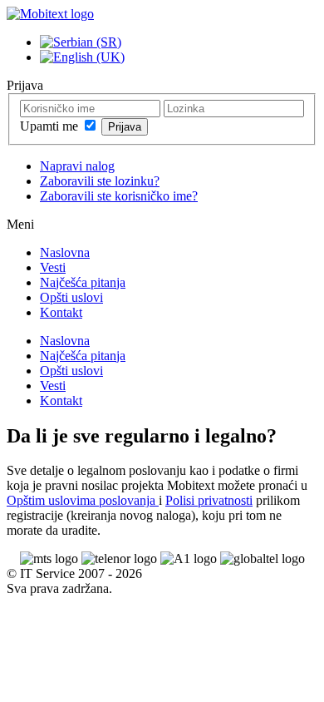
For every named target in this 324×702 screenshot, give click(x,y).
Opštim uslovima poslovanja (83, 500)
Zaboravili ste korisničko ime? (119, 196)
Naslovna (65, 252)
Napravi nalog (77, 166)
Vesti (53, 267)
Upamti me (50, 126)
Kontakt (61, 312)
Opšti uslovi (71, 297)
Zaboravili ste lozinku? (100, 181)
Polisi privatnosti (209, 500)
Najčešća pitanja (82, 282)
